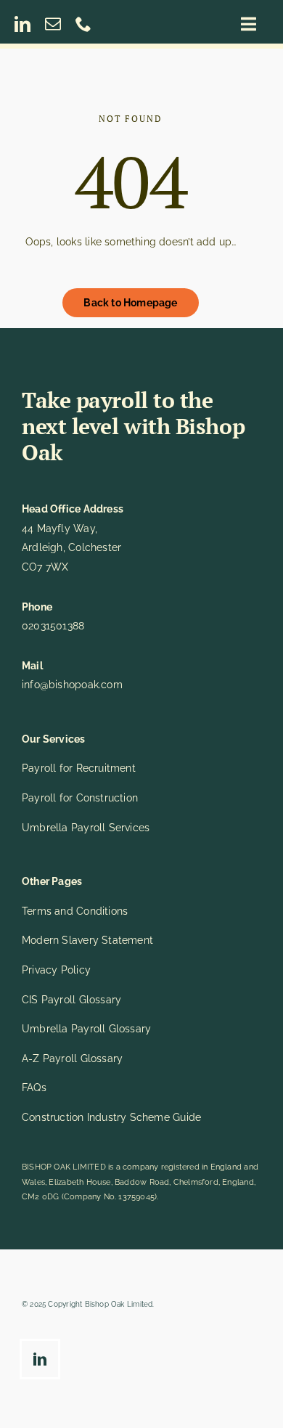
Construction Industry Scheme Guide (111, 1117)
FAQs (34, 1087)
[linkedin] (22, 24)
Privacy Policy (56, 970)
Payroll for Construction (80, 798)
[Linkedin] (43, 1362)
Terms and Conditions (75, 911)
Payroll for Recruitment (79, 768)
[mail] (53, 24)
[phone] (83, 24)
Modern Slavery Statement (87, 940)
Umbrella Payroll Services (85, 827)
